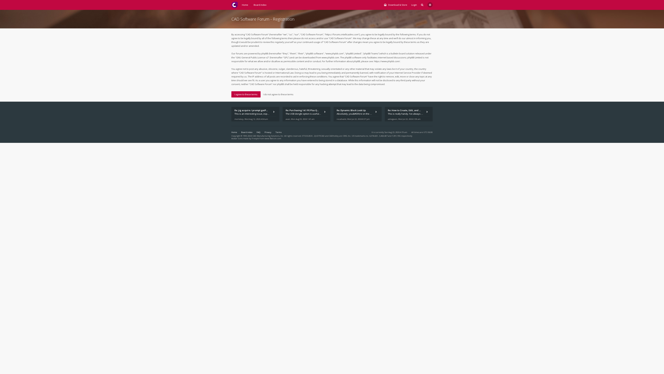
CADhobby (334, 136)
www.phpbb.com (330, 57)
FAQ (258, 132)
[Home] (234, 5)
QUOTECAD (319, 136)
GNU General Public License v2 (252, 57)
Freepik (255, 138)
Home (234, 132)
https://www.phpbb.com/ (387, 61)
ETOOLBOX (307, 136)
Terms (278, 132)
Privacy (268, 132)
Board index (246, 132)
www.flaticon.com (273, 138)
